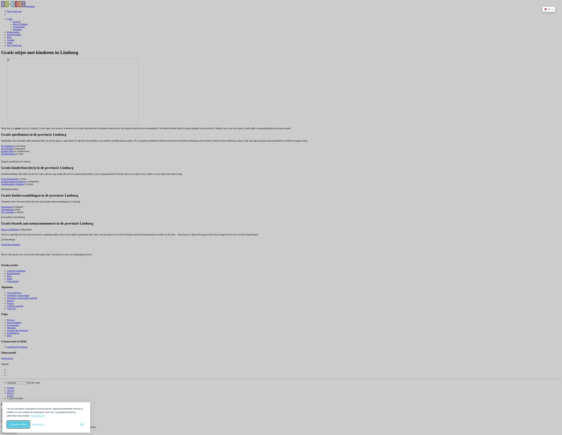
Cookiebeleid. (38, 415)
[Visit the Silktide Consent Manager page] (81, 424)
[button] (548, 9)
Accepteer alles (18, 424)
